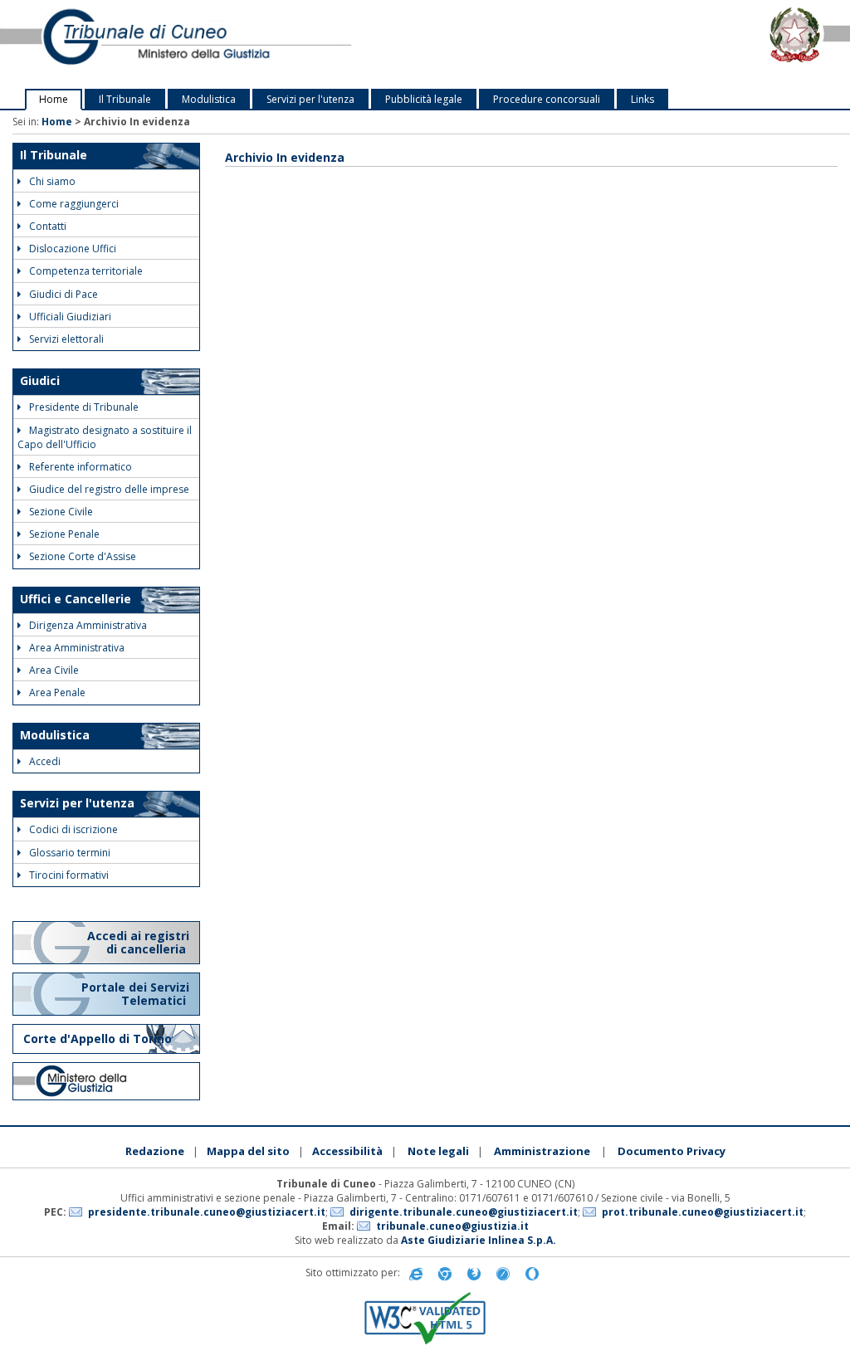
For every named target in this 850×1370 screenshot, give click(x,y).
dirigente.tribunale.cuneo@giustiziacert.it (463, 1212)
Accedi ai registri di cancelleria (138, 942)
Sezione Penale (64, 534)
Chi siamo (52, 181)
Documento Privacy (671, 1150)
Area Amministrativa (77, 648)
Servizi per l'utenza (310, 99)
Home (53, 99)
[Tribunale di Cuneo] (177, 44)
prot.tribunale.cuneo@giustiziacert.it (703, 1212)
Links (642, 99)
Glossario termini (69, 853)
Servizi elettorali (66, 339)
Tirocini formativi (69, 875)
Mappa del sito (248, 1150)
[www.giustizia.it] (106, 1081)
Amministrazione (542, 1150)
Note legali (438, 1150)
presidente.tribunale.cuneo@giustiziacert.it (206, 1212)
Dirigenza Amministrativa (88, 625)
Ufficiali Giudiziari (70, 317)
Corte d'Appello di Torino (97, 1038)
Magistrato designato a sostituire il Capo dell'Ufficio (104, 437)
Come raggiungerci (74, 204)
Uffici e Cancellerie (75, 599)
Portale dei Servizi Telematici (135, 993)
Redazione (154, 1150)
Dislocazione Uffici (72, 248)
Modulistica (209, 99)
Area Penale (57, 692)
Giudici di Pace (63, 294)
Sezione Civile (61, 512)
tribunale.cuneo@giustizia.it (452, 1226)
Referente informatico (80, 467)
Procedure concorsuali (546, 99)
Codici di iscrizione (73, 829)
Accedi (45, 761)
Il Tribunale (125, 99)
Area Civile (54, 670)
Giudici (40, 380)
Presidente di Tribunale (84, 407)
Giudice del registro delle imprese (109, 489)
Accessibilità (347, 1150)
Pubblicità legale (423, 99)
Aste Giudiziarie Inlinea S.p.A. (478, 1240)
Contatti (47, 226)
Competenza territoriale (86, 271)
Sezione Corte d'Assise (82, 556)
